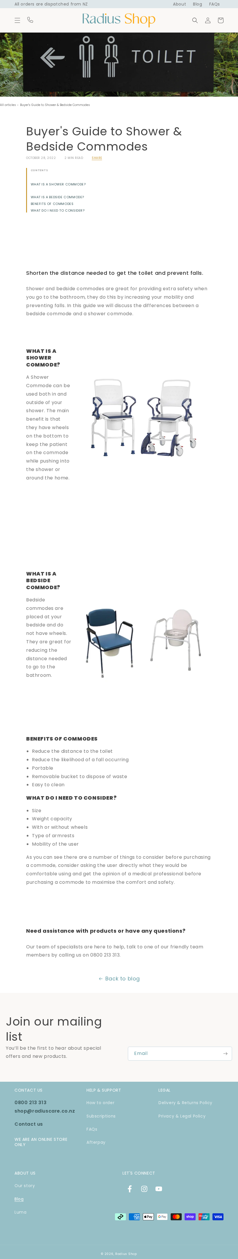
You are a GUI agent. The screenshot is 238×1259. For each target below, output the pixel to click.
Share (97, 158)
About (179, 4)
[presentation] (119, 511)
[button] (17, 20)
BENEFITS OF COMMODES (52, 204)
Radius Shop (126, 1254)
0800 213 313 (30, 1102)
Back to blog (122, 978)
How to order (100, 1103)
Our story (25, 1186)
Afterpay (96, 1142)
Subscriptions (101, 1116)
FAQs (214, 4)
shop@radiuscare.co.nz (45, 1111)
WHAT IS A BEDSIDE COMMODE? (57, 197)
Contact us (29, 1124)
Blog (197, 4)
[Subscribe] (225, 1053)
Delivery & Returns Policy (185, 1103)
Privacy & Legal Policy (181, 1116)
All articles (8, 105)
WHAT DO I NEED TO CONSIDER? (58, 211)
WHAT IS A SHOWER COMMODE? (58, 184)
